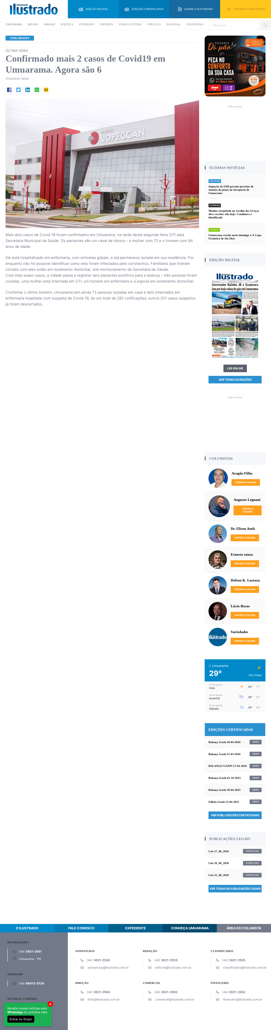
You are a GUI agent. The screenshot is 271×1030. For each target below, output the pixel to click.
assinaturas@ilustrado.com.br (108, 967)
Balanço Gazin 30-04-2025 (225, 789)
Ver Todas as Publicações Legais (235, 888)
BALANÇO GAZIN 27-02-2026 (228, 765)
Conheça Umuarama (190, 928)
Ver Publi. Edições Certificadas (235, 815)
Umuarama (14, 24)
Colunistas (194, 24)
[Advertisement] (235, 132)
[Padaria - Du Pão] (235, 65)
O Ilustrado (27, 928)
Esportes (106, 24)
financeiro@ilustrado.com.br (242, 999)
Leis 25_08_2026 (219, 875)
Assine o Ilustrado (198, 9)
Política (67, 24)
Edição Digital (97, 9)
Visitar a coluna (245, 482)
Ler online (235, 368)
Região (33, 24)
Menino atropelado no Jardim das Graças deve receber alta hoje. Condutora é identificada (234, 214)
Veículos (154, 24)
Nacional (173, 24)
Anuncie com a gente (249, 9)
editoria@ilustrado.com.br (173, 967)
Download (252, 851)
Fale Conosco (81, 928)
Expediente (135, 928)
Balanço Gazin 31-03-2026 (225, 754)
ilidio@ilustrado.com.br (104, 999)
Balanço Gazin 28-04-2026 (225, 742)
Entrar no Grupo (21, 1019)
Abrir (255, 741)
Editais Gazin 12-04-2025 (224, 801)
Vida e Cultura (130, 24)
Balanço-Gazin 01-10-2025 (225, 777)
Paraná (49, 24)
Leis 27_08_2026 (219, 851)
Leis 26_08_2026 (219, 863)
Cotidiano (86, 24)
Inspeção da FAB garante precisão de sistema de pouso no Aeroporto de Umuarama (231, 190)
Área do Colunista (244, 928)
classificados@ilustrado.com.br (245, 967)
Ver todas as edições (235, 379)
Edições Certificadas (148, 9)
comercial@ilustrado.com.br (174, 999)
